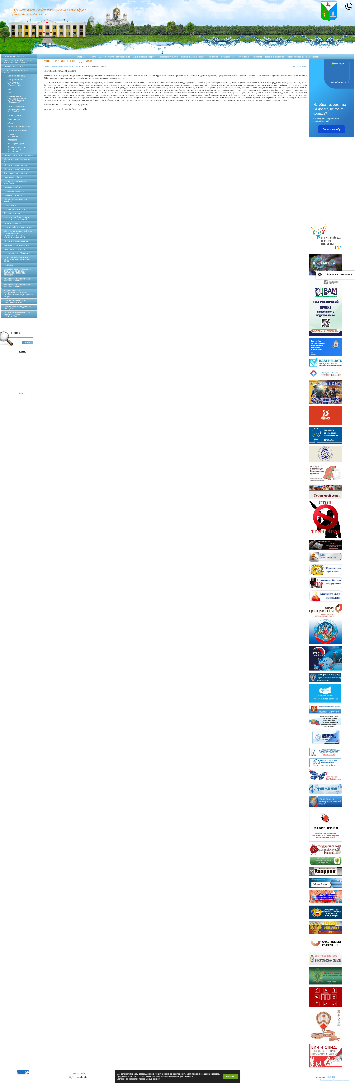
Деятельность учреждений (16, 245)
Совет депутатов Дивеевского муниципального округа (18, 61)
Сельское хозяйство (13, 187)
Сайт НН (331, 1077)
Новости (92, 57)
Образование (10, 205)
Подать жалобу (331, 129)
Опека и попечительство (15, 209)
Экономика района (13, 177)
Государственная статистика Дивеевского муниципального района (18, 259)
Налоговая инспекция (12, 135)
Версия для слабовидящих (340, 274)
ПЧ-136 (11, 123)
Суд (9, 89)
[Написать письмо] (348, 6)
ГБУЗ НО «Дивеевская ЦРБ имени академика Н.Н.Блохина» (17, 314)
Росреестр (12, 140)
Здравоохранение (12, 213)
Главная (80, 57)
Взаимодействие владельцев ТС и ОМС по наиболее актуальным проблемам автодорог (17, 272)
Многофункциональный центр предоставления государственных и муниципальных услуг (18, 234)
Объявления (243, 57)
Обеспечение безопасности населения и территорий (17, 218)
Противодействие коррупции (18, 227)
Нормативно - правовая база (221, 57)
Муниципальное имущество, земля (17, 160)
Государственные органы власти (16, 71)
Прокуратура (13, 119)
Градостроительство (168, 57)
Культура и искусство (14, 195)
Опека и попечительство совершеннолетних (15, 301)
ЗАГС (10, 92)
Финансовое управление (15, 173)
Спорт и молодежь (12, 223)
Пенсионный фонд (16, 76)
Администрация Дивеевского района (334, 1080)
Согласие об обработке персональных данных (138, 1079)
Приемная (8, 265)
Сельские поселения (13, 66)
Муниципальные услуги (192, 57)
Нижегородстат (14, 115)
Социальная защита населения (18, 155)
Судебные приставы (17, 130)
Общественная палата (14, 191)
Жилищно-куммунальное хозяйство (16, 200)
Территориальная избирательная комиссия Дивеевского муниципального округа (18, 293)
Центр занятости (15, 79)
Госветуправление (16, 106)
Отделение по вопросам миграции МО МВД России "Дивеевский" (16, 99)
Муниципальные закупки (16, 165)
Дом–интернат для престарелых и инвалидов (16, 149)
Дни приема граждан (14, 56)
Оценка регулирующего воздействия (15, 182)
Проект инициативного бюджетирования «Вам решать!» (292, 57)
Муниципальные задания (16, 241)
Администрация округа (144, 57)
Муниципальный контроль (16, 169)
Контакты (257, 57)
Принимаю (230, 1076)
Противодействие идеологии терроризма (17, 307)
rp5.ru (22, 393)
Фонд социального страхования (16, 110)
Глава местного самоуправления (114, 57)
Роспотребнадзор (15, 143)
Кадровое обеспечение (14, 249)
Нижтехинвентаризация (18, 126)
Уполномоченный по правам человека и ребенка (17, 280)
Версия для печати (299, 66)
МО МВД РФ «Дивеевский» (14, 84)
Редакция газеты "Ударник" (17, 253)
